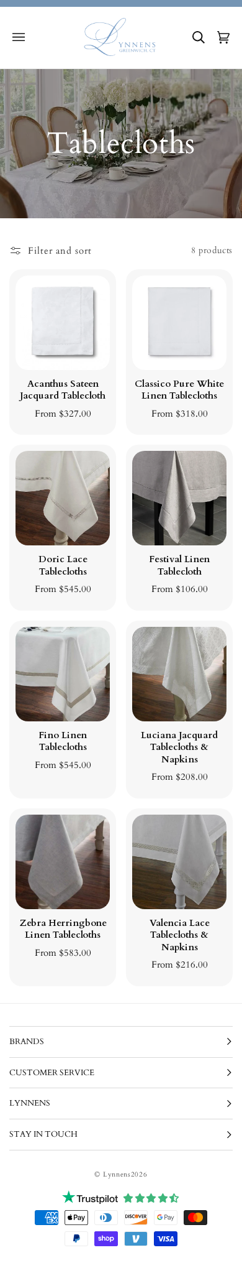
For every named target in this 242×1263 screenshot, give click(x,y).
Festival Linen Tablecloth (179, 565)
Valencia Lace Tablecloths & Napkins (180, 935)
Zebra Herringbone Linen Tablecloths (63, 929)
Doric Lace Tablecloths (62, 565)
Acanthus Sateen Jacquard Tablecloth (62, 390)
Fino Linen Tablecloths (62, 741)
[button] (18, 37)
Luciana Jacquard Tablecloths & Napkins (179, 747)
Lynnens (117, 1174)
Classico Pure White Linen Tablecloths (179, 390)
